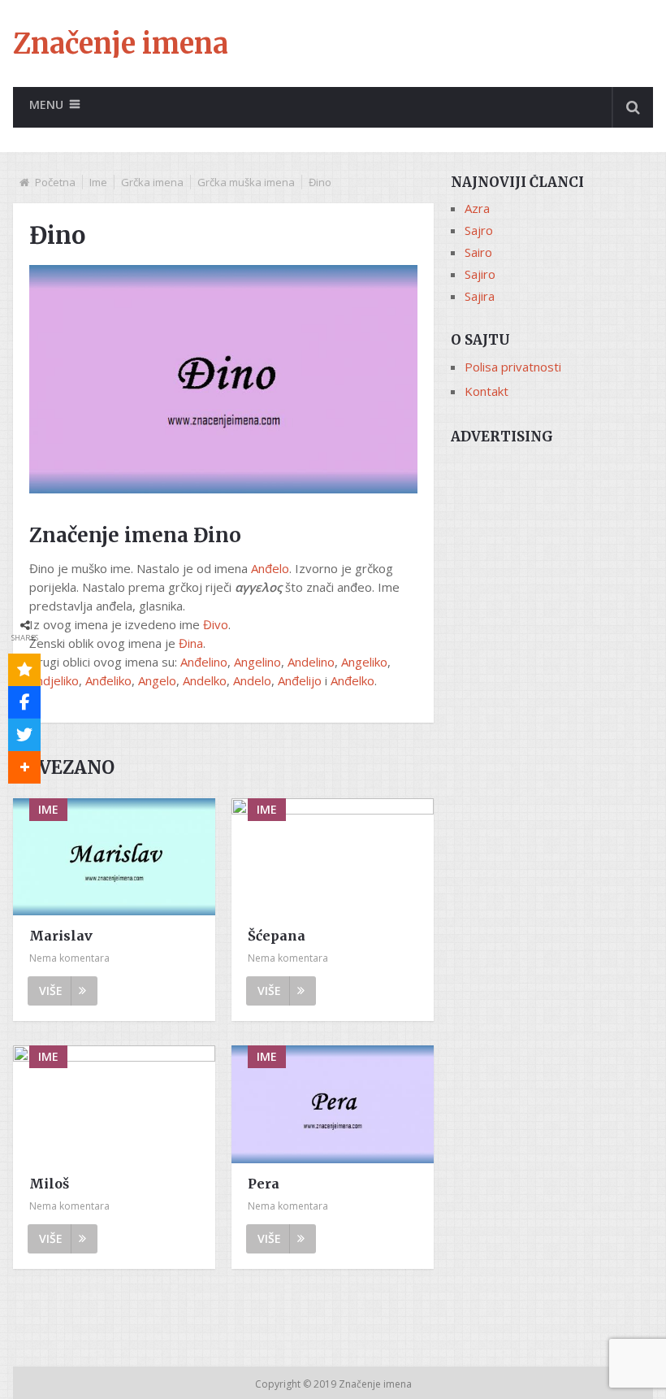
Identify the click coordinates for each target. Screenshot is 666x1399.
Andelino (311, 662)
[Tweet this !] (24, 735)
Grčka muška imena (246, 182)
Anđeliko (108, 680)
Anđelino (203, 662)
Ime (98, 182)
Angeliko (364, 662)
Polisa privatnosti (513, 366)
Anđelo (270, 568)
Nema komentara (69, 958)
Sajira (480, 296)
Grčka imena (152, 182)
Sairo (478, 252)
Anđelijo (300, 680)
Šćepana (276, 936)
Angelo (157, 680)
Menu (46, 104)
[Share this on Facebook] (24, 702)
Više (51, 990)
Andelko (205, 680)
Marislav (61, 936)
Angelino (257, 662)
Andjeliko (54, 680)
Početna (55, 182)
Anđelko (352, 680)
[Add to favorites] (24, 670)
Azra (477, 208)
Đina (191, 643)
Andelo (252, 680)
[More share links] (24, 767)
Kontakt (486, 391)
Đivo (215, 624)
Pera (263, 1183)
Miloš (49, 1183)
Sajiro (480, 274)
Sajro (479, 230)
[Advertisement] (552, 535)
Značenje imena (120, 44)
